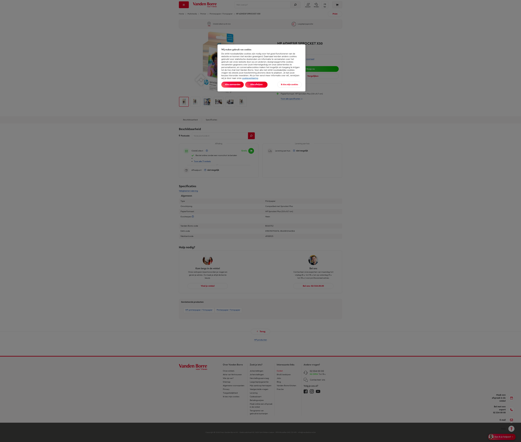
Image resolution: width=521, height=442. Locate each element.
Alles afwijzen (256, 84)
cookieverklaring (250, 78)
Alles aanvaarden (232, 84)
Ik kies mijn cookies (289, 84)
